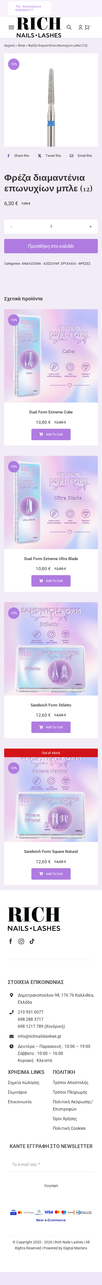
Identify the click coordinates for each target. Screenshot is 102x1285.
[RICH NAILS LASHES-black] (39, 19)
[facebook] (10, 941)
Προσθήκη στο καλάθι (51, 246)
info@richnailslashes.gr (39, 1036)
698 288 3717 (30, 1019)
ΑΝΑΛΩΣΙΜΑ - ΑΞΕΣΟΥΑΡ (40, 263)
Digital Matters (75, 1248)
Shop (21, 45)
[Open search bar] (69, 27)
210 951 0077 (30, 1012)
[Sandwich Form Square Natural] (51, 795)
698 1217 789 (30, 1026)
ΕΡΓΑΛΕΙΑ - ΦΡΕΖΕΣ (75, 263)
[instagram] (21, 941)
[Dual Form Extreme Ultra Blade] (51, 502)
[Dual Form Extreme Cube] (51, 356)
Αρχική (9, 45)
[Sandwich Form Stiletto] (51, 649)
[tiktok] (32, 941)
